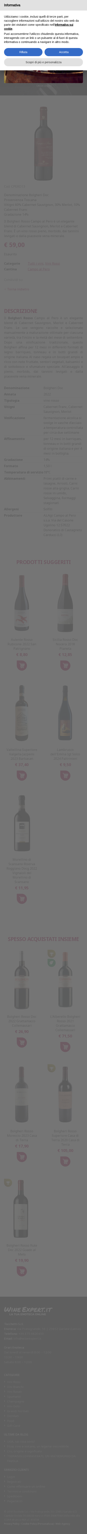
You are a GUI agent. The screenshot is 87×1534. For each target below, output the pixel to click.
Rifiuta (23, 52)
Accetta (64, 52)
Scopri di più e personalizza (44, 62)
